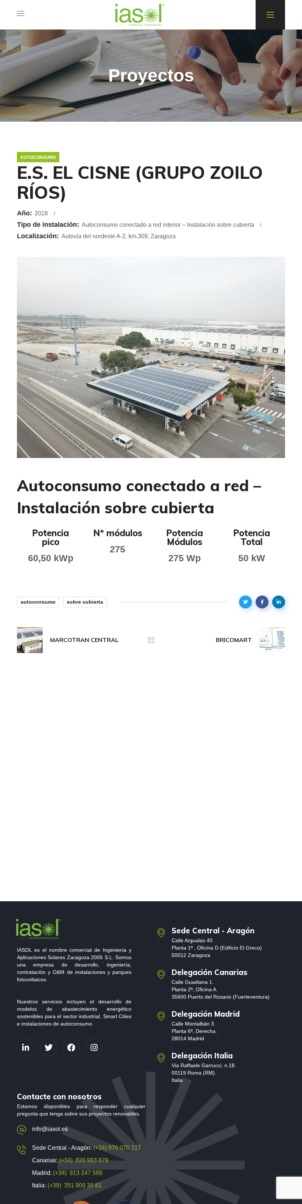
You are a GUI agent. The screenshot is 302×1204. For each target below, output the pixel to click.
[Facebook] (71, 1047)
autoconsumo (38, 602)
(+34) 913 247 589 (77, 1173)
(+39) (56, 1185)
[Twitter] (48, 1047)
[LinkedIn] (25, 1047)
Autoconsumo (38, 157)
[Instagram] (94, 1047)
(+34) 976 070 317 (116, 1148)
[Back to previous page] (151, 640)
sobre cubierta (85, 602)
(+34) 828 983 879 (83, 1160)
